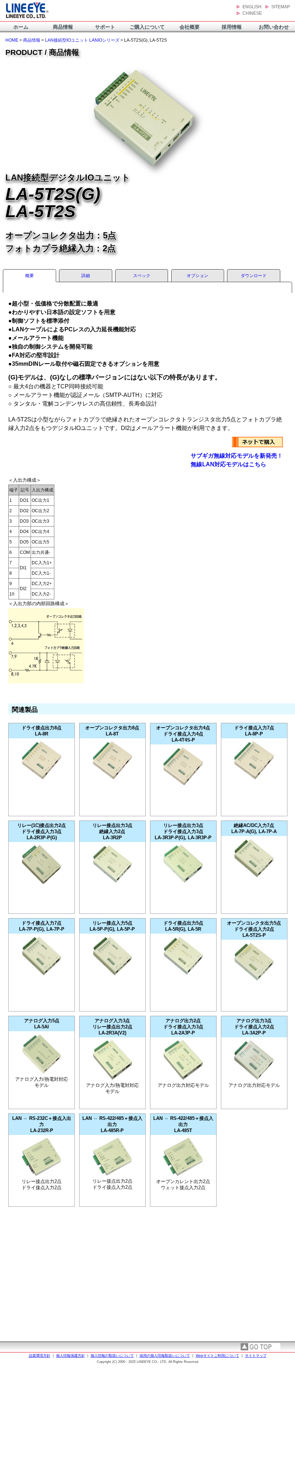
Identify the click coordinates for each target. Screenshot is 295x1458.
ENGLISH (252, 6)
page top (260, 1346)
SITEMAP (280, 6)
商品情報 (63, 27)
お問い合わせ (274, 27)
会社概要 (190, 27)
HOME (11, 40)
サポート (105, 27)
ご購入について (147, 27)
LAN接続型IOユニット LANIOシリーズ (82, 40)
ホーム (20, 27)
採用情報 (232, 27)
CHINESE (252, 13)
